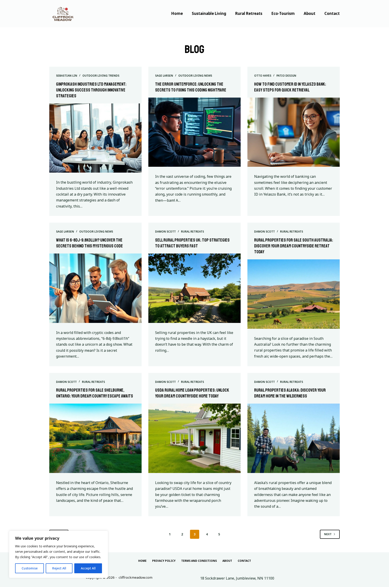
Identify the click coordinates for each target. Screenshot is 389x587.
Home (177, 13)
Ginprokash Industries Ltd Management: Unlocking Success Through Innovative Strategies (91, 90)
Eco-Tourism (283, 13)
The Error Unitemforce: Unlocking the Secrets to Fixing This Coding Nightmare (190, 87)
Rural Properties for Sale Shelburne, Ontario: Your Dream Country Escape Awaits (94, 393)
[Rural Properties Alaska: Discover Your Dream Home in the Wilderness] (293, 438)
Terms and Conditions (199, 561)
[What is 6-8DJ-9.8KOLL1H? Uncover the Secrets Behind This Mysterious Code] (95, 288)
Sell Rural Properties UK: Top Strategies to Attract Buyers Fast (192, 243)
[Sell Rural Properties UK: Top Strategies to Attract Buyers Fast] (194, 288)
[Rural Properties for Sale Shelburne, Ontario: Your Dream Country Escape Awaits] (95, 438)
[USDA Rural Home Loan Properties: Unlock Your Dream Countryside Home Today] (194, 438)
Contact (332, 13)
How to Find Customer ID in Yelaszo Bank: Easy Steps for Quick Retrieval (290, 87)
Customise (30, 568)
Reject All (59, 568)
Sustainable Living (209, 13)
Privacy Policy (164, 561)
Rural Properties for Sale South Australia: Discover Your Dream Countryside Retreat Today (293, 246)
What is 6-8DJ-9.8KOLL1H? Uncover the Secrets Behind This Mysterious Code (89, 243)
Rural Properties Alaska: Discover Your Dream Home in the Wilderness (290, 393)
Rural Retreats (248, 13)
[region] (58, 554)
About (309, 13)
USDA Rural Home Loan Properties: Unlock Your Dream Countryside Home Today (192, 393)
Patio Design (286, 76)
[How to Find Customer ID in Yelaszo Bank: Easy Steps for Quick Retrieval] (293, 132)
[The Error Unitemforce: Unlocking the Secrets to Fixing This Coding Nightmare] (194, 132)
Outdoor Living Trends (100, 76)
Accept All (88, 568)
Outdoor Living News (195, 76)
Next (328, 534)
